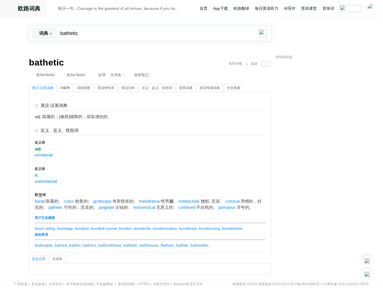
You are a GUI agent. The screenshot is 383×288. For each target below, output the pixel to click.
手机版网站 (104, 284)
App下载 (220, 8)
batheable (43, 245)
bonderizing (209, 228)
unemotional (46, 181)
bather (74, 245)
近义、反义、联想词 (60, 130)
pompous (227, 207)
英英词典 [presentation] (186, 88)
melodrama (149, 201)
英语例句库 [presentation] (106, 88)
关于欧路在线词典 (79, 284)
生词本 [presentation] (57, 259)
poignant (106, 207)
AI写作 (290, 8)
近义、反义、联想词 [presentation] (157, 88)
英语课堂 (309, 8)
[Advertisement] (318, 147)
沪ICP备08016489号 (304, 284)
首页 (203, 8)
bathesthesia (109, 245)
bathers (89, 245)
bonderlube (232, 228)
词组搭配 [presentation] (84, 88)
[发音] (53, 9)
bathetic (130, 245)
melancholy (189, 201)
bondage (65, 228)
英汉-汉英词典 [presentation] (42, 88)
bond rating (45, 228)
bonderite (142, 228)
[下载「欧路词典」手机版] (367, 261)
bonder (125, 228)
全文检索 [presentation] (233, 88)
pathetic (56, 207)
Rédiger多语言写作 (188, 284)
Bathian (167, 245)
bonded (82, 228)
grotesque (102, 201)
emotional (43, 155)
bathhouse (149, 245)
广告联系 (20, 284)
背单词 (328, 8)
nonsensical (144, 207)
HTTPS (144, 284)
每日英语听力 (266, 8)
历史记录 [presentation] (38, 259)
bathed (61, 245)
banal (40, 201)
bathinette (199, 245)
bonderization (165, 228)
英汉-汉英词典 (54, 106)
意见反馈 (38, 284)
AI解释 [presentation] (65, 88)
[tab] (42, 88)
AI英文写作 (161, 284)
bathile (182, 245)
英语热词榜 (126, 284)
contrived (186, 207)
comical (232, 201)
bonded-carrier (104, 228)
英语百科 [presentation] (128, 88)
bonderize (188, 228)
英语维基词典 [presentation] (210, 88)
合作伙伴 (55, 284)
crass (69, 201)
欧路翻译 (241, 8)
